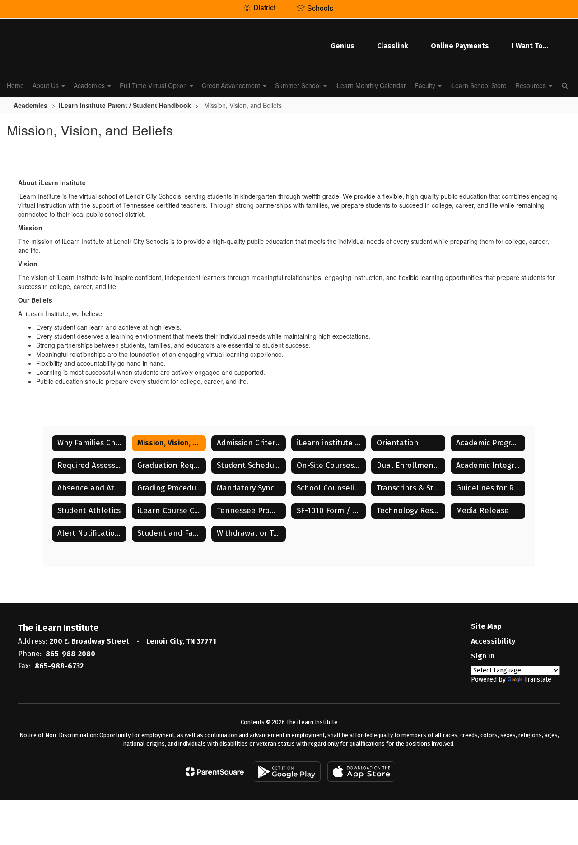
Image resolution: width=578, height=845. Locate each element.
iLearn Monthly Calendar (371, 85)
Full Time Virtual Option (154, 85)
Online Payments (460, 46)
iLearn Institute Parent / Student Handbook (125, 105)
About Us (47, 85)
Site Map (486, 626)
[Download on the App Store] (361, 771)
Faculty (426, 85)
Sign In (482, 656)
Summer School (298, 85)
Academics (90, 85)
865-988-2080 (70, 653)
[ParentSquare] (214, 772)
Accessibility (493, 641)
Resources (531, 85)
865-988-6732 (59, 666)
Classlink (392, 46)
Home (15, 85)
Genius (342, 46)
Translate (537, 679)
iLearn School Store (478, 85)
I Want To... (530, 46)
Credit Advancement (232, 85)
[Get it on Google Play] (287, 771)
